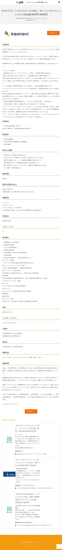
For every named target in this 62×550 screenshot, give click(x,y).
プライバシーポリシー (36, 542)
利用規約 (29, 542)
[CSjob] (20, 2)
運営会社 (23, 542)
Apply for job (53, 33)
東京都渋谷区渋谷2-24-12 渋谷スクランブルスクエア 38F (31, 18)
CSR (26, 542)
